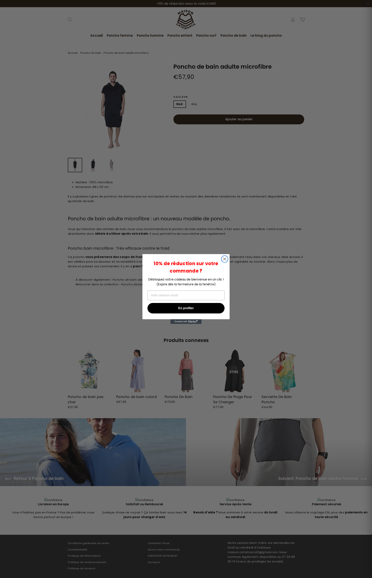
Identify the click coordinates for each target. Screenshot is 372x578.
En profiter (186, 308)
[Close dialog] (224, 259)
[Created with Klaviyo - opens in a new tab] (186, 321)
